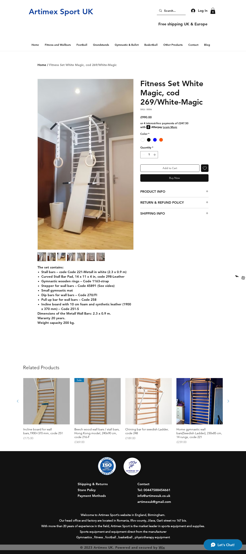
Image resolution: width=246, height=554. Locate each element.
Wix (162, 547)
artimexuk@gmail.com (154, 502)
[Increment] (155, 154)
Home (41, 65)
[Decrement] (143, 154)
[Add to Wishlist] (205, 168)
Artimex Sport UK (61, 11)
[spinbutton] (149, 154)
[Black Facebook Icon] (238, 274)
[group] (123, 411)
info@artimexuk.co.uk (153, 496)
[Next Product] (228, 401)
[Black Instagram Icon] (242, 279)
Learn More (170, 127)
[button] (212, 11)
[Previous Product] (17, 401)
